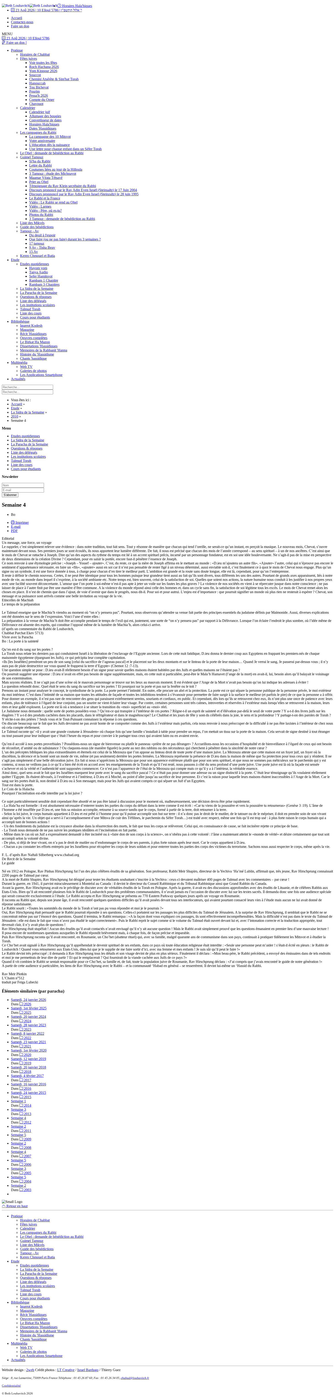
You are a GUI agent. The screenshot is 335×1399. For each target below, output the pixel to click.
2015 (27, 1097)
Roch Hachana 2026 (44, 67)
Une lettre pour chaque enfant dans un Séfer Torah (65, 149)
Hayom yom (38, 268)
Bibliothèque (20, 321)
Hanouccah (37, 83)
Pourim (34, 91)
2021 (27, 1046)
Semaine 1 (18, 1101)
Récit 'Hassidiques (33, 334)
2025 (27, 1012)
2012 (27, 1122)
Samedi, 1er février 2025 (28, 1008)
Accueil (16, 18)
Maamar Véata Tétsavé (45, 178)
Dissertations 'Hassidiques (38, 346)
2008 (27, 1148)
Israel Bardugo (87, 1370)
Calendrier (27, 108)
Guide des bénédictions (37, 227)
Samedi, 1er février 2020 (28, 1050)
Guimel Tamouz (31, 157)
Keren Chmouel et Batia (37, 256)
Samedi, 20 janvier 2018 (28, 1067)
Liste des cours (30, 313)
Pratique (17, 50)
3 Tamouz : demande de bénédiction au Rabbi (62, 219)
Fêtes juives (28, 58)
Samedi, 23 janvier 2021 (28, 1042)
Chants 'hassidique (33, 358)
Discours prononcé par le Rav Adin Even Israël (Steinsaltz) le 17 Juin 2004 (83, 190)
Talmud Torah (30, 309)
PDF (14, 531)
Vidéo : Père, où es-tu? (45, 210)
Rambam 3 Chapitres (44, 284)
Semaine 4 (18, 1118)
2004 (27, 1181)
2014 (27, 1105)
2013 (27, 1114)
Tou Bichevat (39, 87)
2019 (27, 1063)
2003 (27, 1190)
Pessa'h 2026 (38, 95)
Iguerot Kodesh (31, 325)
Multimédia (19, 362)
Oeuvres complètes (33, 338)
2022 (27, 1038)
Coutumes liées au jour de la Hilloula (55, 169)
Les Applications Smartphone (41, 375)
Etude (15, 260)
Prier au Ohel (38, 182)
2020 (27, 1055)
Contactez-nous (22, 22)
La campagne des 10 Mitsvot (50, 137)
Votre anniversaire (42, 141)
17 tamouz (36, 243)
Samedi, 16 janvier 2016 (28, 1084)
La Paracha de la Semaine (38, 293)
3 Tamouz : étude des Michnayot (52, 174)
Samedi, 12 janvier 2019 (28, 1059)
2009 (27, 1139)
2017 (27, 1080)
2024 (27, 1021)
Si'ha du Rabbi (39, 161)
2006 (27, 1164)
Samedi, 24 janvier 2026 (28, 1000)
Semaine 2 (18, 1126)
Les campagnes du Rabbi (38, 132)
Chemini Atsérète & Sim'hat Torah (54, 79)
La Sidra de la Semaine (36, 289)
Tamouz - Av (29, 231)
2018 (27, 1072)
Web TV (26, 367)
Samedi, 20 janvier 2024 (28, 1017)
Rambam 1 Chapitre (43, 280)
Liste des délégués (33, 301)
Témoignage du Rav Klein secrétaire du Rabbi (62, 186)
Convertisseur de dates (45, 120)
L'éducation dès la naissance (49, 145)
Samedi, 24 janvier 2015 (28, 1093)
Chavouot (36, 104)
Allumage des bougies (45, 116)
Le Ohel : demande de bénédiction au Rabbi (51, 153)
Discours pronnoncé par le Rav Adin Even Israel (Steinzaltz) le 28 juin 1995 (84, 194)
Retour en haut (16, 1206)
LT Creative (66, 1370)
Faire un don (20, 26)
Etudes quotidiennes (34, 264)
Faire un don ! (16, 43)
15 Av (33, 252)
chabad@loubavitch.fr (135, 1378)
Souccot (35, 75)
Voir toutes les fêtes (43, 63)
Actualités (18, 379)
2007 (27, 1156)
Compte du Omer (41, 100)
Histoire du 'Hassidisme (37, 354)
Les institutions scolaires (37, 305)
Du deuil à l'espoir (42, 235)
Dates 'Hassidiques (42, 128)
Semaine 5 (18, 1135)
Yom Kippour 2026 (43, 71)
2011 (27, 1131)
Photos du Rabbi (41, 215)
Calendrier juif (39, 112)
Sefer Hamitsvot (40, 276)
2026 (27, 1004)
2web (30, 1370)
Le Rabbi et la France (44, 198)
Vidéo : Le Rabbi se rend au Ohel (53, 202)
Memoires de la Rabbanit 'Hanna (43, 350)
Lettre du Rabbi (40, 165)
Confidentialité (11, 1385)
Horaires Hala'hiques (76, 6)
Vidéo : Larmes (40, 206)
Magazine (27, 330)
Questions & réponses (36, 297)
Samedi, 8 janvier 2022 (27, 1033)
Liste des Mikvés (32, 223)
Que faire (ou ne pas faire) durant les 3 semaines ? (65, 239)
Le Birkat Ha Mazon (35, 342)
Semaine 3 (18, 1109)
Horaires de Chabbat (35, 54)
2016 (27, 1088)
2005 (27, 1173)
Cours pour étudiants (35, 317)
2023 (27, 1029)
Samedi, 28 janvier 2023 (28, 1025)
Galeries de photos (33, 371)
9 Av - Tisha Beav (42, 247)
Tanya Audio (38, 272)
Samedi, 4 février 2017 (27, 1076)
